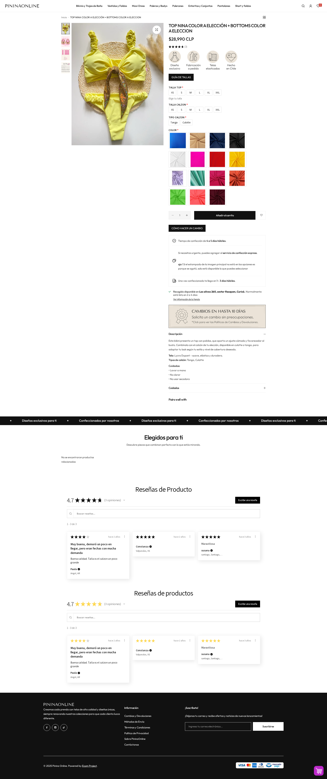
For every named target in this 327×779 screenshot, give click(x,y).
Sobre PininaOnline (134, 738)
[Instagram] (55, 727)
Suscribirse (268, 726)
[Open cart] (319, 771)
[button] (124, 500)
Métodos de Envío (134, 721)
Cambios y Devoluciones (137, 715)
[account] (310, 6)
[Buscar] (303, 6)
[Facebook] (46, 727)
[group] (118, 84)
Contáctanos (131, 744)
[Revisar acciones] (124, 536)
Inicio (64, 17)
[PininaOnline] (22, 6)
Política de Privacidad (136, 733)
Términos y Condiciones (137, 727)
